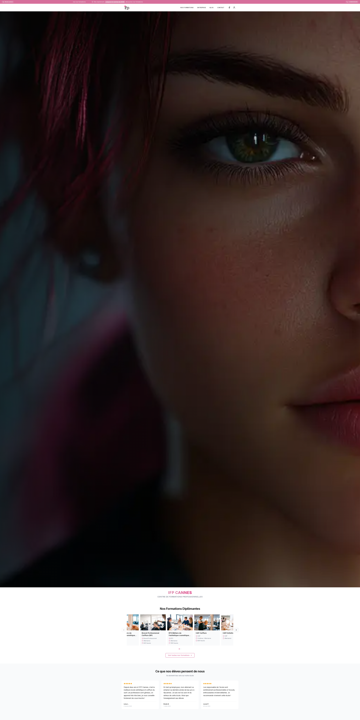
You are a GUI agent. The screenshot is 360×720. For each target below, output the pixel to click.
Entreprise (201, 7)
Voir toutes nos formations (178, 655)
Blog (212, 7)
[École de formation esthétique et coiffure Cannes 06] (126, 7)
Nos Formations (187, 7)
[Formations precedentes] (124, 630)
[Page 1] (179, 648)
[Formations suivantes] (236, 630)
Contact (220, 7)
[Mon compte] (234, 7)
